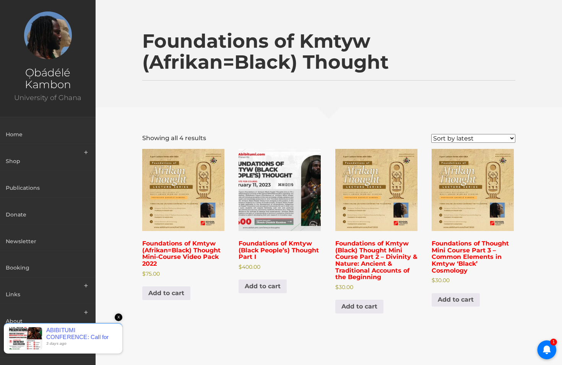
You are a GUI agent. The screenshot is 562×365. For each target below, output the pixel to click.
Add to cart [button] (166, 293)
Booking (17, 267)
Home (14, 134)
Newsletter (21, 241)
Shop (13, 161)
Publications (23, 187)
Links (13, 294)
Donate (16, 214)
